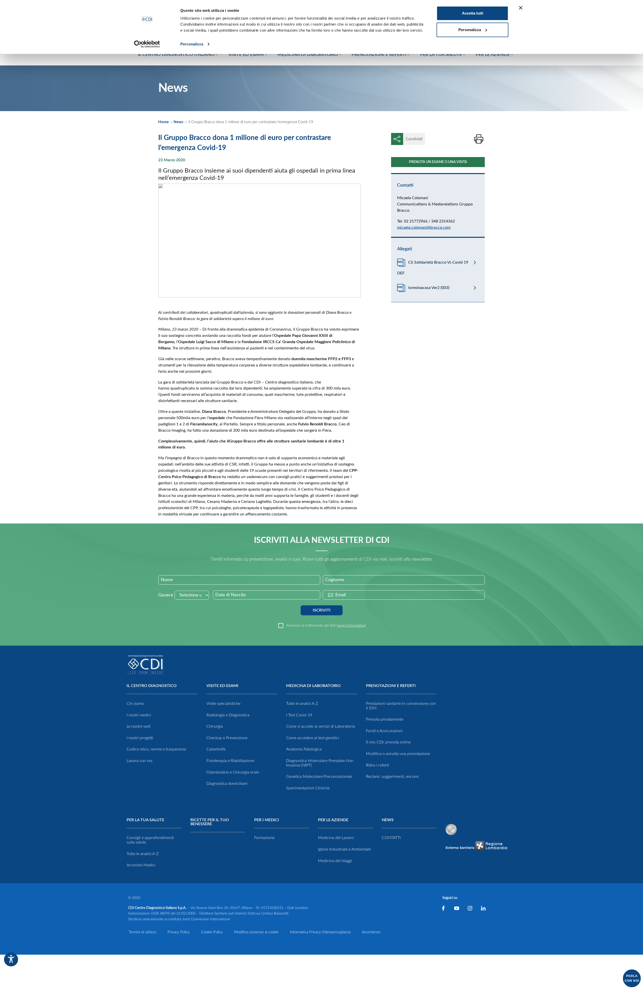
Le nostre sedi (138, 726)
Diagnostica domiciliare (226, 784)
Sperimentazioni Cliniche (308, 788)
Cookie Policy (212, 932)
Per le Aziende (333, 820)
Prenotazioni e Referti (391, 686)
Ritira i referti (377, 765)
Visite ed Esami (222, 686)
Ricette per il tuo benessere (209, 822)
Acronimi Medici (141, 865)
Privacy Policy (179, 932)
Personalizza (191, 44)
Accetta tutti (472, 13)
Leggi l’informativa (351, 625)
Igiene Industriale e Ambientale (344, 849)
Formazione (264, 838)
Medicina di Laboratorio (313, 686)
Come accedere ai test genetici (312, 738)
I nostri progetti (140, 738)
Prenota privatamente (384, 719)
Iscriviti (322, 610)
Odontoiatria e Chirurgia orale (232, 772)
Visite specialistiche (223, 704)
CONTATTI (391, 838)
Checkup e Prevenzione (226, 738)
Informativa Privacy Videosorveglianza (320, 932)
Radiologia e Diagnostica (227, 715)
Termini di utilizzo (142, 932)
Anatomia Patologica (304, 749)
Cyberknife (216, 749)
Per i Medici (266, 820)
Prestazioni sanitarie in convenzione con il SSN (401, 706)
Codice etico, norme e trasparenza (156, 749)
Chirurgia (214, 726)
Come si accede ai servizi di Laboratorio (320, 726)
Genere (165, 595)
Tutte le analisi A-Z (302, 704)
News (178, 122)
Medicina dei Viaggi (335, 861)
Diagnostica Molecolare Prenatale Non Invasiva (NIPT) (319, 763)
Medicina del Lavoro (336, 838)
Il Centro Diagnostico (152, 686)
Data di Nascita (230, 595)
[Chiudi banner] (520, 8)
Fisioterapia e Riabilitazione (230, 761)
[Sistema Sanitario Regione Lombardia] (476, 845)
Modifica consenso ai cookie (256, 932)
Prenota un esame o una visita (438, 162)
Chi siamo (135, 704)
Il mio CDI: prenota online (388, 742)
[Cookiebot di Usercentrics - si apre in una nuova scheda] (147, 44)
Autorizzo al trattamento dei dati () (326, 625)
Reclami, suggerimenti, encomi (392, 777)
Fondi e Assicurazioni (384, 731)
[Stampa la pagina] (479, 139)
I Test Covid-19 (299, 715)
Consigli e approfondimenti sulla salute (150, 840)
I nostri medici (139, 715)
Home (163, 122)
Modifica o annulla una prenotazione (398, 754)
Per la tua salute (145, 820)
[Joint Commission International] (451, 829)
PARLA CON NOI (632, 978)
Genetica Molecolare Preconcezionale (319, 777)
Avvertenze (371, 932)
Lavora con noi (139, 761)
